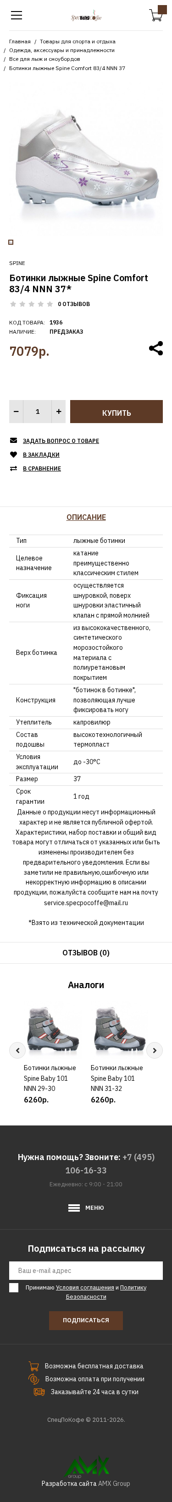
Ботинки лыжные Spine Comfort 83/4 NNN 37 (67, 68)
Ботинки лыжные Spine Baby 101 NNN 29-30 (50, 1078)
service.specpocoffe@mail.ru (86, 903)
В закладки (41, 454)
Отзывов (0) (86, 952)
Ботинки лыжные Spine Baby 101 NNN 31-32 (117, 1078)
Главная (20, 41)
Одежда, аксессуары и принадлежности (62, 50)
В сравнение (42, 468)
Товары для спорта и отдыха (78, 41)
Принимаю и (86, 1292)
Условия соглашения (85, 1287)
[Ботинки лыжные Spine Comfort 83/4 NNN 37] (86, 158)
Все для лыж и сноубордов (44, 58)
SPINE (17, 262)
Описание (86, 517)
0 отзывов (74, 303)
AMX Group (114, 1483)
